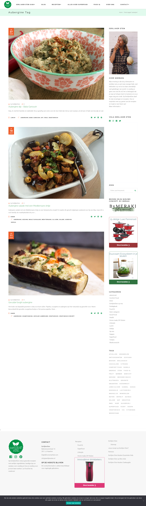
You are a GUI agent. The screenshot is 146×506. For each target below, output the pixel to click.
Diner (13, 216)
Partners (111, 452)
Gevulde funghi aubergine (20, 302)
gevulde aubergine (41, 316)
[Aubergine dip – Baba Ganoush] (56, 64)
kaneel (125, 387)
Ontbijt (111, 329)
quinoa (128, 397)
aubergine (25, 117)
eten (120, 370)
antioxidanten (115, 357)
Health (111, 317)
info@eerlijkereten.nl (48, 458)
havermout (124, 383)
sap (118, 400)
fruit (111, 374)
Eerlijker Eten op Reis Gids (117, 459)
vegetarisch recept (67, 316)
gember (119, 374)
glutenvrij (114, 380)
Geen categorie (114, 312)
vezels (13, 222)
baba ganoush (34, 117)
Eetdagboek (113, 306)
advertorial (113, 295)
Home (120, 12)
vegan (130, 406)
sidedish (68, 219)
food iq (127, 370)
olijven (55, 219)
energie (112, 370)
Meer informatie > (115, 106)
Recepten (78, 441)
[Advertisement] (123, 152)
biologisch (122, 360)
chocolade (114, 364)
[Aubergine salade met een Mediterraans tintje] (56, 163)
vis (123, 410)
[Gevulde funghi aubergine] (56, 263)
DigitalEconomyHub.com (50, 455)
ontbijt (119, 397)
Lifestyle (112, 323)
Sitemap (113, 444)
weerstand (114, 413)
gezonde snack (124, 377)
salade (61, 219)
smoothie (126, 400)
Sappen (111, 334)
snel (111, 403)
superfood (114, 406)
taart (123, 406)
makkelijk (113, 393)
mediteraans (47, 219)
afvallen (113, 354)
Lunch (13, 117)
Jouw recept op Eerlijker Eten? (118, 448)
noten (112, 397)
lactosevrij (125, 390)
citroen (124, 364)
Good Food (113, 315)
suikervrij (126, 403)
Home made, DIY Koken (117, 320)
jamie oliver (114, 387)
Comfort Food (114, 298)
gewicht (128, 374)
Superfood (112, 337)
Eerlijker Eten (112, 441)
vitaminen (130, 410)
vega (46, 117)
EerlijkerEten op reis (116, 303)
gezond (25, 219)
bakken (112, 360)
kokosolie (113, 390)
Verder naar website (73, 503)
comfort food (115, 367)
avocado (128, 357)
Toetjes (111, 340)
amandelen (124, 354)
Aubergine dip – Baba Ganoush (22, 106)
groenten (113, 383)
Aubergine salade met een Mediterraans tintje (29, 206)
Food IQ (112, 309)
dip (42, 117)
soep (117, 403)
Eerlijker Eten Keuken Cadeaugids (119, 462)
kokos (132, 387)
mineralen (124, 393)
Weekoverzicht (114, 342)
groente (124, 380)
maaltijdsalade (35, 219)
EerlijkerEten (16, 104)
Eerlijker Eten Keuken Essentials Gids (120, 455)
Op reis (111, 331)
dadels (127, 367)
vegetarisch (53, 117)
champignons (27, 316)
